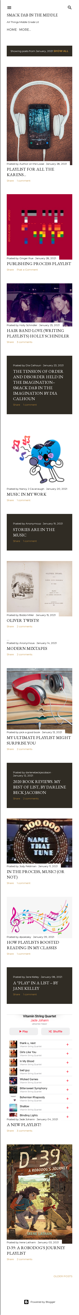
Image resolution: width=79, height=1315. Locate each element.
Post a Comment (27, 269)
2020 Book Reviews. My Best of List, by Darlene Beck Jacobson (39, 787)
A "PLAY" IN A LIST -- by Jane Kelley (35, 985)
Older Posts (63, 1276)
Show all (61, 51)
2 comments (24, 626)
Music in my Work (26, 494)
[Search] (69, 7)
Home (12, 30)
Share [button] (10, 180)
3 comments (24, 342)
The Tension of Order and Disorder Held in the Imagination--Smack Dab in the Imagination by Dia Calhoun (38, 385)
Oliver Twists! (23, 620)
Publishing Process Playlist (39, 263)
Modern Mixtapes (27, 648)
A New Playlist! (24, 1124)
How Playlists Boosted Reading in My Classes (33, 944)
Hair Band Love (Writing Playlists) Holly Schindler (38, 333)
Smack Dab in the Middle (32, 15)
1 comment (24, 180)
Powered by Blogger (43, 1301)
